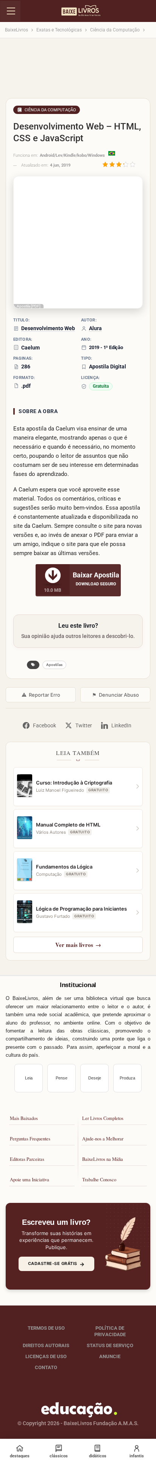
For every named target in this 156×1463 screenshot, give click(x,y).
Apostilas (54, 665)
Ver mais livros (78, 944)
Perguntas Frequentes (30, 1138)
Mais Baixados (24, 1118)
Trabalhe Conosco (99, 1179)
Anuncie (109, 1356)
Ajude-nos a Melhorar (102, 1138)
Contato (46, 1367)
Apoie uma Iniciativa (29, 1179)
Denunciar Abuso (115, 695)
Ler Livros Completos (102, 1118)
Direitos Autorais (46, 1345)
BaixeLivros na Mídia (102, 1159)
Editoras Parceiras (27, 1159)
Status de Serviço (110, 1345)
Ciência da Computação (50, 110)
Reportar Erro (41, 695)
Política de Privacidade (110, 1331)
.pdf (26, 386)
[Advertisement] (78, 70)
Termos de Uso (46, 1328)
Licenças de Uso (46, 1356)
